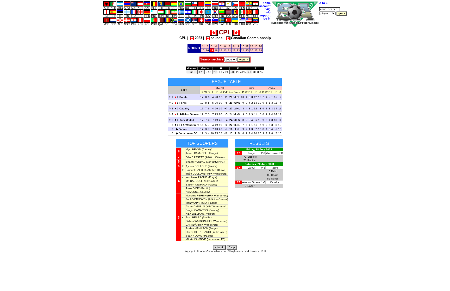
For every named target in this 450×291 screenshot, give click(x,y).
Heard (274, 175)
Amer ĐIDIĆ (193, 188)
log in (267, 18)
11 (247, 46)
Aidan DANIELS (195, 206)
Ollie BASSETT (195, 157)
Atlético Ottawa (189, 114)
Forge (183, 102)
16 (207, 50)
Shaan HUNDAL (195, 161)
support (265, 15)
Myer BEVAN (193, 149)
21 (229, 50)
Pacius (251, 160)
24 (242, 50)
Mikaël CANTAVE (196, 239)
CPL (182, 38)
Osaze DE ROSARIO (198, 232)
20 (225, 50)
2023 (198, 38)
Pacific (183, 97)
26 (251, 50)
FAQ (268, 9)
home (267, 2)
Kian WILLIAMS (195, 213)
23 (238, 50)
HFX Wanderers (189, 124)
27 (256, 50)
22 (233, 50)
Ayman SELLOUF (196, 166)
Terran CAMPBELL (197, 153)
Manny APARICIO (196, 202)
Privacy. (255, 251)
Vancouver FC (188, 133)
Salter (250, 185)
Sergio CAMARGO (197, 210)
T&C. (263, 251)
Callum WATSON (196, 221)
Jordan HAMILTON (197, 228)
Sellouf (275, 178)
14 (260, 46)
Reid (274, 171)
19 (220, 50)
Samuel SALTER (196, 170)
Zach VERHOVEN (196, 199)
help (268, 12)
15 (202, 50)
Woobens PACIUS (197, 177)
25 (247, 50)
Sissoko (252, 156)
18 (216, 50)
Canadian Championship (251, 38)
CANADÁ (191, 224)
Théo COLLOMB (196, 173)
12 (251, 46)
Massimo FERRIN (196, 195)
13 (256, 46)
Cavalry (184, 108)
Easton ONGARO (196, 184)
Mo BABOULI (194, 180)
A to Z (323, 2)
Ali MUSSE (192, 191)
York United (186, 120)
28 (260, 50)
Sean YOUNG (194, 235)
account (265, 6)
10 (242, 46)
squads (216, 38)
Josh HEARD (193, 217)
